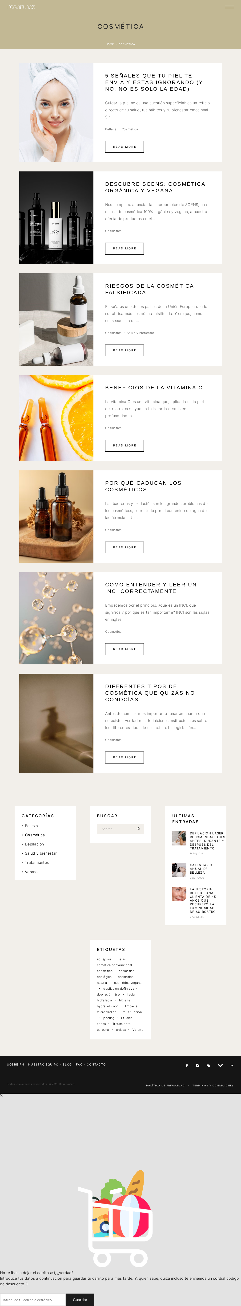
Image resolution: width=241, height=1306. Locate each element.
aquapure (104, 959)
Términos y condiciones (213, 1085)
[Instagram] (197, 1065)
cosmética (104, 971)
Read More (125, 146)
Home (110, 44)
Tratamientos (37, 862)
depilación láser (109, 994)
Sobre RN (15, 1064)
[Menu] (229, 7)
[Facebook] (186, 1065)
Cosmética (130, 129)
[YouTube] (220, 1065)
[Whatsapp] (208, 1065)
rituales (127, 1018)
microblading (106, 1012)
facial (131, 994)
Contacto (96, 1064)
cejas (122, 959)
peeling (109, 1018)
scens (101, 1024)
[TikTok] (232, 1065)
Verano (31, 871)
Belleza (110, 129)
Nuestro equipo (43, 1064)
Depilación (34, 844)
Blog (67, 1064)
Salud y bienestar (140, 333)
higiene (124, 1000)
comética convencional (114, 965)
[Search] (138, 829)
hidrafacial (105, 1000)
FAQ (79, 1064)
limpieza (131, 1006)
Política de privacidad (165, 1085)
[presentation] (179, 838)
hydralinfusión (108, 1006)
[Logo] (21, 7)
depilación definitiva (118, 988)
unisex (121, 1029)
